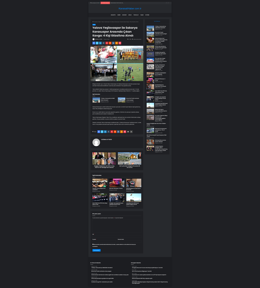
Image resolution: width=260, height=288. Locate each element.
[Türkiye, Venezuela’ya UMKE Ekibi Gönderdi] (96, 100)
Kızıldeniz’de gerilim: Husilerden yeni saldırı (160, 53)
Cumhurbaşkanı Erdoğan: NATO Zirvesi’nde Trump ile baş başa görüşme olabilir (161, 148)
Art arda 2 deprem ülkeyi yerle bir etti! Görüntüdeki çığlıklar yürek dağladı (161, 118)
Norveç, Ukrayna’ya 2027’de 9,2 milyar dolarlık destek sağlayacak (160, 67)
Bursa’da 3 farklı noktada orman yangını (161, 33)
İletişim (147, 14)
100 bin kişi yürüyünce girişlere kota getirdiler (161, 47)
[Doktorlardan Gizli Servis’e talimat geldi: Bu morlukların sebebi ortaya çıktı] (150, 40)
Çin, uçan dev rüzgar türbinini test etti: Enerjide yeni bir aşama (161, 60)
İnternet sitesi (121, 239)
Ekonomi (124, 14)
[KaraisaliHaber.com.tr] (130, 8)
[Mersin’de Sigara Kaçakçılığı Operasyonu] (150, 111)
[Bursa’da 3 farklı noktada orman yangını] (121, 100)
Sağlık (130, 14)
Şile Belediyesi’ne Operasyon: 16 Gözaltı (133, 189)
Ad (93, 234)
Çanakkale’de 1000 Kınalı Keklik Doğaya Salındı (132, 203)
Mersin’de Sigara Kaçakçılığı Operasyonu (161, 110)
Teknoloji (135, 14)
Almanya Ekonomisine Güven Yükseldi (160, 140)
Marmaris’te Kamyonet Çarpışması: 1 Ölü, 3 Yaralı (161, 130)
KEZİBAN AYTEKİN (98, 39)
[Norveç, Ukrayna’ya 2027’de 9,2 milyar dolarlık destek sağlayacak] (150, 66)
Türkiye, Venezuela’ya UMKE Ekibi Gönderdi (160, 27)
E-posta (94, 239)
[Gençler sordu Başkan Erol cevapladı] (99, 183)
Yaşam (141, 14)
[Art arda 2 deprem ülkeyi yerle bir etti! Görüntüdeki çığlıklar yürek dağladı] (150, 117)
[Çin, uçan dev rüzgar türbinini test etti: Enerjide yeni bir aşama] (150, 60)
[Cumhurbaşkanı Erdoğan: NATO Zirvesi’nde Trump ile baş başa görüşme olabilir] (150, 148)
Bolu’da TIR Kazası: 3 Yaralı (116, 188)
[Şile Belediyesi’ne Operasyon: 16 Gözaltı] (133, 183)
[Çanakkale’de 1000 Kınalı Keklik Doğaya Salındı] (133, 197)
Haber (118, 14)
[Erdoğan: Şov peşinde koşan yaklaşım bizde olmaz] (116, 197)
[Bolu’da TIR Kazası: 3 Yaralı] (116, 183)
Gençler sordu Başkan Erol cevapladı (98, 189)
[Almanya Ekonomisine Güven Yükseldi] (150, 142)
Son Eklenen (157, 21)
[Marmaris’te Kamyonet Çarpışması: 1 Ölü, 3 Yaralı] (150, 130)
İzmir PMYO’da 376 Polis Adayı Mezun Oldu (99, 203)
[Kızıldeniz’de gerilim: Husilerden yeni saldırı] (150, 54)
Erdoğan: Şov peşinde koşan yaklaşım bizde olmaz (116, 203)
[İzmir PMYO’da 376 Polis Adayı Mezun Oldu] (99, 197)
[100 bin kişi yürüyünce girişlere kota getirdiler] (150, 48)
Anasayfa (113, 14)
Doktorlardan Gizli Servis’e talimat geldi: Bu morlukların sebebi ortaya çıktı (126, 2)
